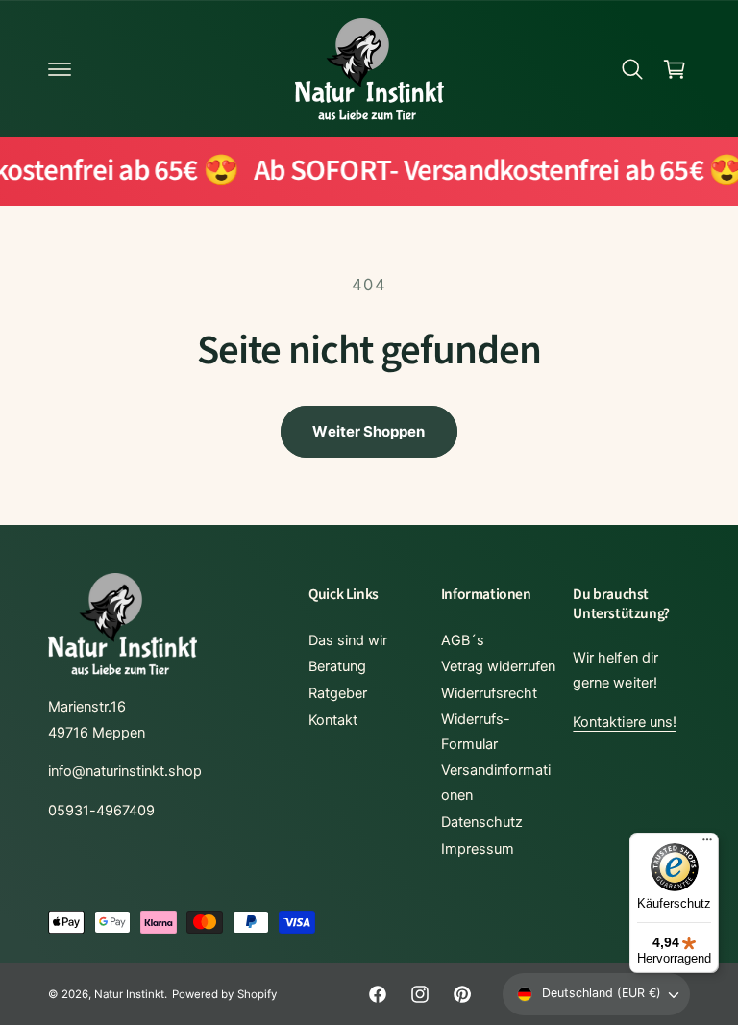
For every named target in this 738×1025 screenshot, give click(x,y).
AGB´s (462, 640)
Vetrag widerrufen (498, 666)
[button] (59, 69)
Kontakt (332, 720)
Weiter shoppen (368, 431)
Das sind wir (347, 640)
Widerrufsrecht (489, 693)
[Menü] (707, 844)
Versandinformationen (496, 783)
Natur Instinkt (129, 994)
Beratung (337, 666)
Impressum (477, 849)
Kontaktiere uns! (624, 722)
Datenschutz (482, 822)
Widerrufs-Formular (475, 732)
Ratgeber (337, 693)
